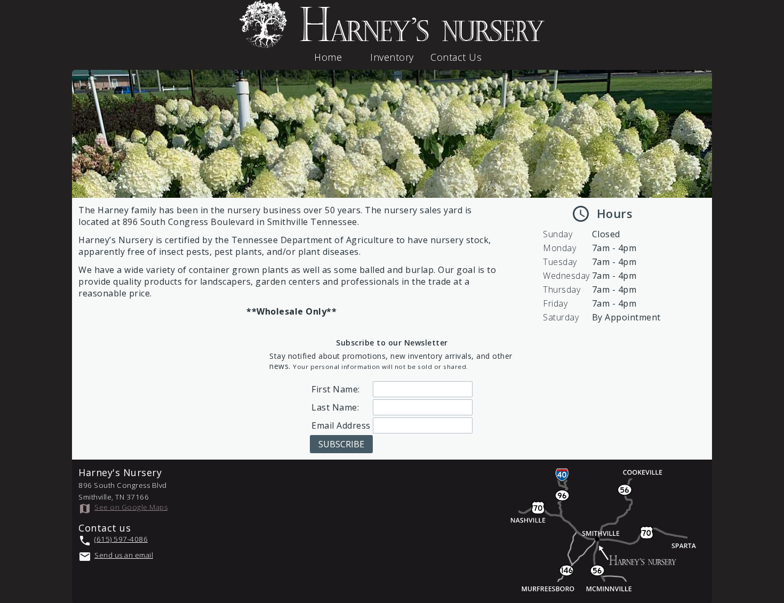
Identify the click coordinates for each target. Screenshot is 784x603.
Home (328, 57)
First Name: (335, 389)
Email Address (341, 425)
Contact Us (456, 57)
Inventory (392, 57)
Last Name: (335, 407)
